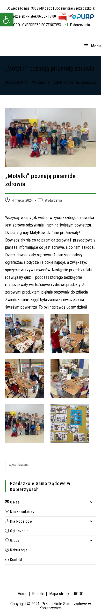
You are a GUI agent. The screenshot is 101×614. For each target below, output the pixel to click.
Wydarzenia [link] (53, 200)
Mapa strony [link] (59, 593)
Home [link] (22, 593)
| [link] (68, 16)
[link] (6, 19)
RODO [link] (15, 25)
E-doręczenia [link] (79, 25)
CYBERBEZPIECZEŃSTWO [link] (41, 25)
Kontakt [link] (38, 593)
